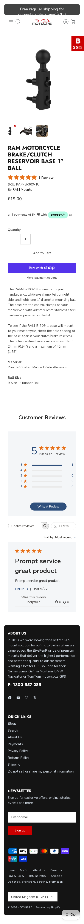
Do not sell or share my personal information (41, 771)
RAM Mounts (22, 189)
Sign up (20, 830)
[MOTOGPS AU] (42, 22)
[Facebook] (10, 697)
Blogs (12, 723)
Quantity (14, 230)
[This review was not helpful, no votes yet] (64, 602)
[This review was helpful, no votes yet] (56, 602)
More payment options (42, 278)
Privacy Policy (18, 751)
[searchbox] (24, 526)
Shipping (14, 764)
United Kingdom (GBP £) (29, 897)
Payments (15, 744)
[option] (42, 78)
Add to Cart (42, 253)
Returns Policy (18, 758)
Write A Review (48, 506)
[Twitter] (35, 697)
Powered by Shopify (48, 907)
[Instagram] (26, 697)
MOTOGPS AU (25, 907)
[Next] (74, 9)
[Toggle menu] (11, 21)
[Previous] (10, 9)
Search (13, 730)
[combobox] (60, 537)
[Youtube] (18, 697)
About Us (15, 737)
